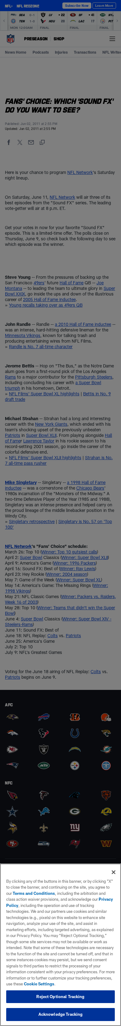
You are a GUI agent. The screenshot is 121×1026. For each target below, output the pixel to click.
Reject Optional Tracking (60, 996)
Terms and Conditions (34, 893)
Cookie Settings (39, 983)
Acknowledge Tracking (60, 1014)
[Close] (113, 872)
